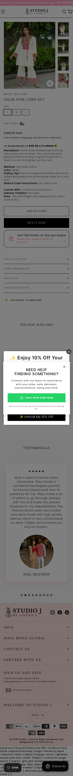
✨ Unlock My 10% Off (36, 416)
